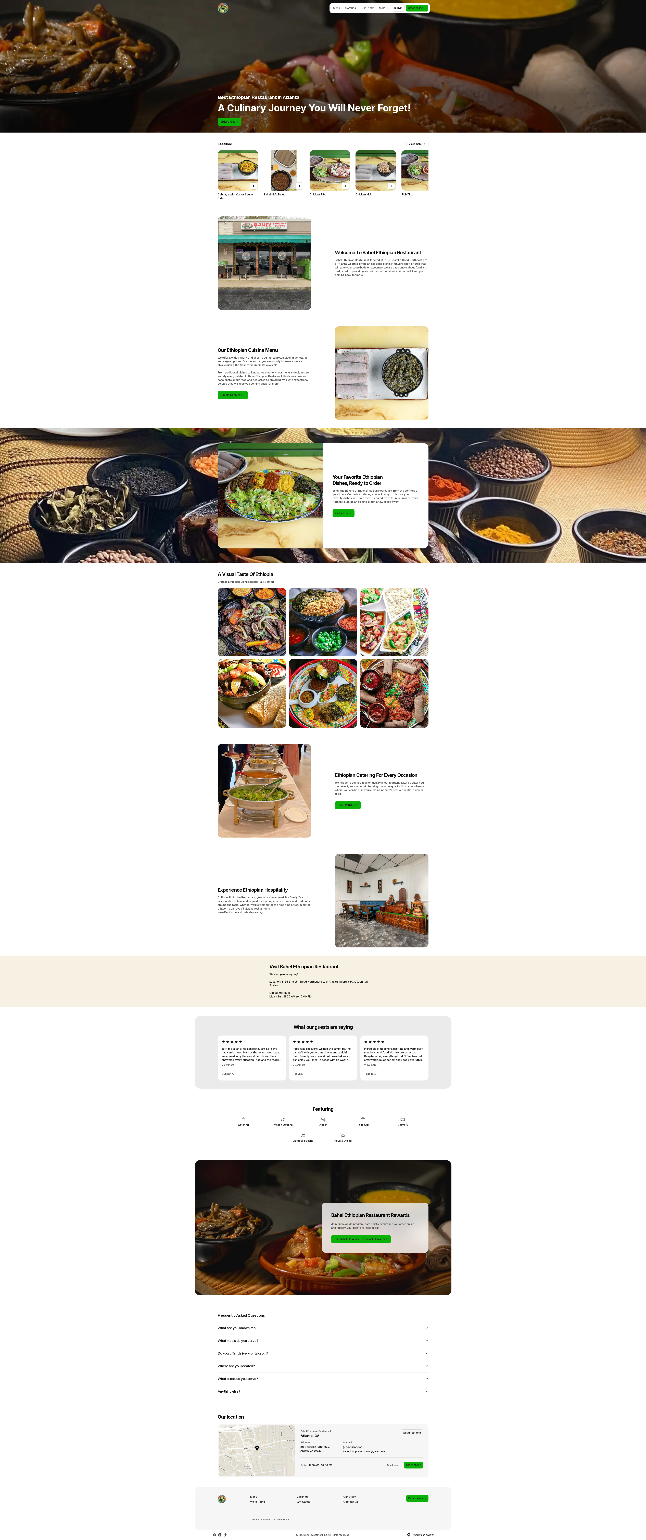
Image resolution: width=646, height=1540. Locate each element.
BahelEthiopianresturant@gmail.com (364, 1451)
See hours (393, 1465)
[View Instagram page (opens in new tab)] (220, 1535)
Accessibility (281, 1519)
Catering (350, 8)
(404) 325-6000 (352, 1447)
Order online (413, 1465)
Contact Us (350, 1502)
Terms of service (260, 1519)
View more (228, 1064)
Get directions (412, 1433)
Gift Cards (303, 1502)
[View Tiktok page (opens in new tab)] (225, 1535)
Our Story (367, 8)
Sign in (398, 8)
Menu (336, 8)
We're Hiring (257, 1502)
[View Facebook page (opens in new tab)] (214, 1535)
